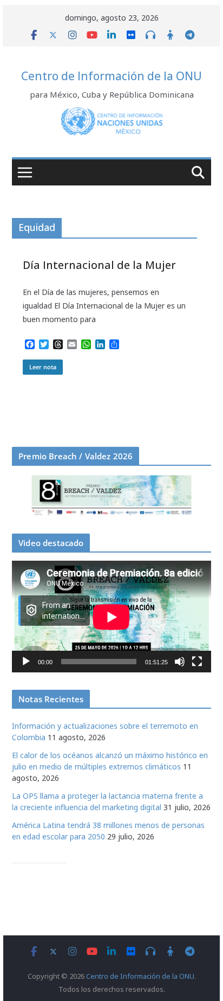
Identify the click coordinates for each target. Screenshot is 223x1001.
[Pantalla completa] (197, 661)
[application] (111, 617)
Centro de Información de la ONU (111, 76)
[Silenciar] (179, 661)
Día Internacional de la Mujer (99, 265)
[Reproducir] (26, 661)
